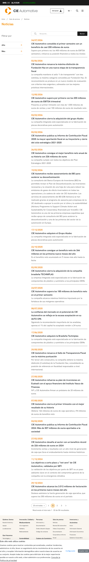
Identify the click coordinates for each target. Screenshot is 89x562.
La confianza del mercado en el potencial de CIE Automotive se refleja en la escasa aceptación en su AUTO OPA (56, 315)
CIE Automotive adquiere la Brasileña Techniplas (54, 336)
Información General (76, 529)
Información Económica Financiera (76, 533)
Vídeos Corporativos (59, 529)
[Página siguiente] (66, 505)
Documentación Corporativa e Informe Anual (59, 535)
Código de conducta (42, 532)
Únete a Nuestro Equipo (43, 529)
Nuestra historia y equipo (8, 524)
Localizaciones (7, 529)
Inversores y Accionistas (74, 521)
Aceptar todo (83, 551)
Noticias (55, 522)
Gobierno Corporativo (76, 538)
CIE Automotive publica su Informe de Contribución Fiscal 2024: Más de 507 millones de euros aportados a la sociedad (59, 428)
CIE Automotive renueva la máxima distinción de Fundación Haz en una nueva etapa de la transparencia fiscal (58, 68)
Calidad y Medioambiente (23, 530)
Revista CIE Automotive (59, 525)
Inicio (3, 19)
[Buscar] (82, 34)
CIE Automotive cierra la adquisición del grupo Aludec (57, 118)
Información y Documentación (40, 524)
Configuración (70, 551)
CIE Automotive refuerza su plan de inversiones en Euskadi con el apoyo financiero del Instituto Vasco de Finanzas (57, 383)
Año (3, 45)
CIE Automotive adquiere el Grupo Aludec (51, 233)
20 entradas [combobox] (38, 505)
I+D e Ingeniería (23, 525)
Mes (3, 51)
